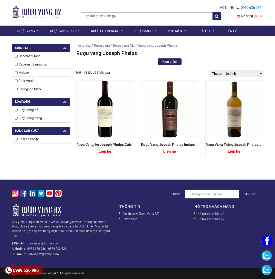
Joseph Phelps (29, 139)
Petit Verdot (27, 81)
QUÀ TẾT (203, 31)
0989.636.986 (26, 270)
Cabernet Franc (29, 56)
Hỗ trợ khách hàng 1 (211, 213)
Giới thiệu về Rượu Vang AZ (140, 213)
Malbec (24, 73)
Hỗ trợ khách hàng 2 (211, 219)
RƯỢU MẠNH (143, 31)
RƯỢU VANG (26, 31)
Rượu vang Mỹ (123, 45)
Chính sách (129, 219)
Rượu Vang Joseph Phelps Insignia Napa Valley (178, 145)
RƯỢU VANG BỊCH (63, 31)
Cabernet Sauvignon (33, 64)
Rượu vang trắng (30, 118)
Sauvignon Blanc (30, 89)
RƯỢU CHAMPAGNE (105, 31)
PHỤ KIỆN (175, 31)
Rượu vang (102, 45)
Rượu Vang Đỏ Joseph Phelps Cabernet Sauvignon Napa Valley (126, 145)
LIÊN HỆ (231, 31)
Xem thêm (169, 62)
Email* (175, 194)
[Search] (216, 16)
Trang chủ (83, 45)
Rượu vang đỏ (28, 110)
